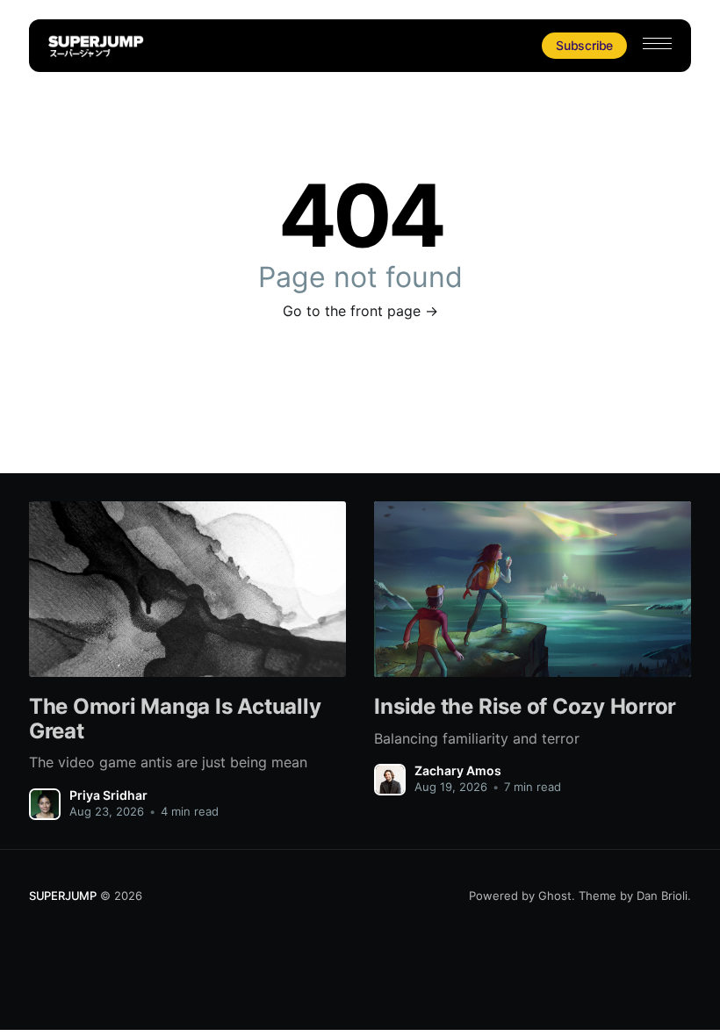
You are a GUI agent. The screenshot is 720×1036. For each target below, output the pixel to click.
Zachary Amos (457, 770)
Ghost (555, 896)
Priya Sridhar (108, 795)
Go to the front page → (360, 311)
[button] (657, 43)
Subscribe (584, 45)
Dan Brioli (662, 896)
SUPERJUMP (63, 896)
